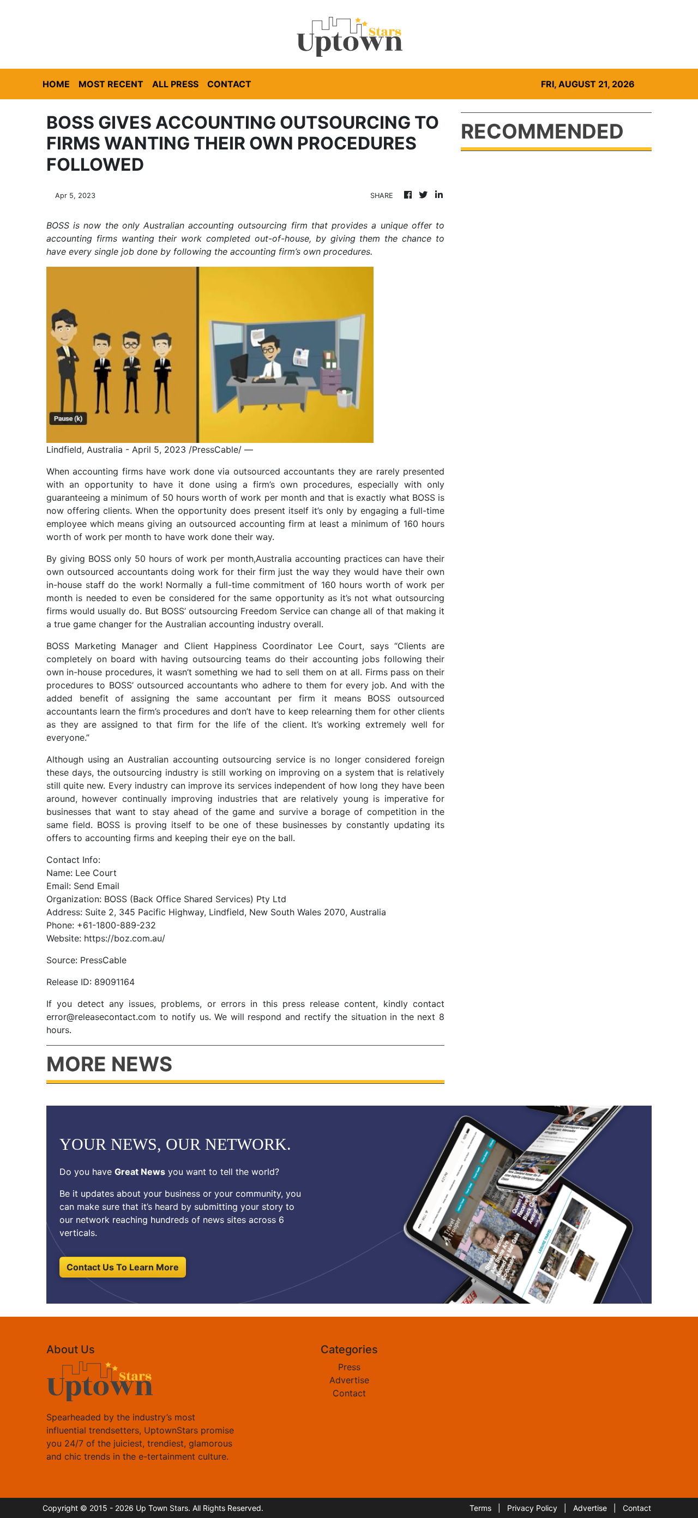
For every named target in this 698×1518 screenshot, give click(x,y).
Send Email (96, 885)
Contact (349, 1393)
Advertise (349, 1380)
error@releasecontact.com (101, 1016)
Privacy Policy (532, 1508)
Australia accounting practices (319, 558)
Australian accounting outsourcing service (216, 759)
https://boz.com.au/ (124, 938)
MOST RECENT (111, 84)
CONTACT (229, 84)
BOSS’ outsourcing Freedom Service (235, 610)
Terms (480, 1508)
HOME (56, 84)
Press (349, 1366)
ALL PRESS (175, 84)
